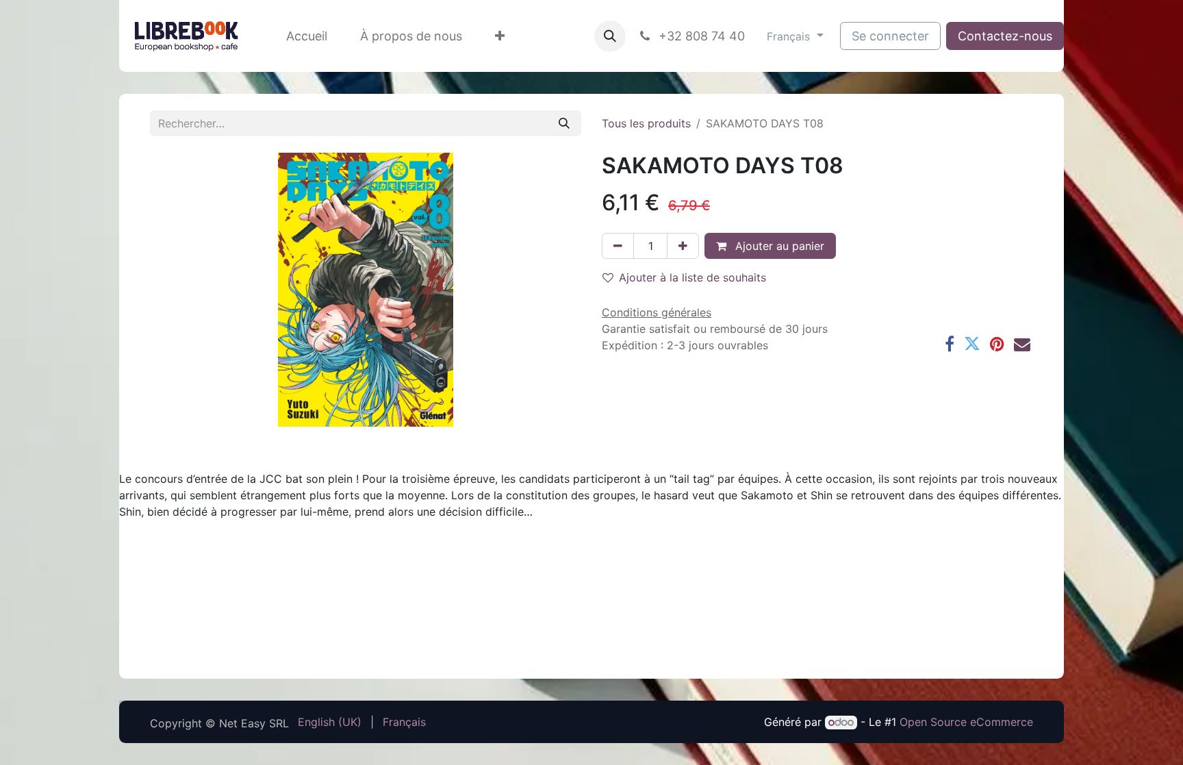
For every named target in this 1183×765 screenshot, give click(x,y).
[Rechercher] (564, 123)
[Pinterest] (997, 344)
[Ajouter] (683, 246)
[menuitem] (307, 36)
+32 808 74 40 (700, 36)
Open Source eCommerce (966, 722)
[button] (610, 36)
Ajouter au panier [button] (778, 246)
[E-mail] (1022, 344)
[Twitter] (972, 344)
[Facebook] (949, 344)
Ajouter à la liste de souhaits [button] (692, 277)
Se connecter (890, 36)
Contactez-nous (1005, 36)
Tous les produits (646, 123)
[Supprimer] (618, 246)
